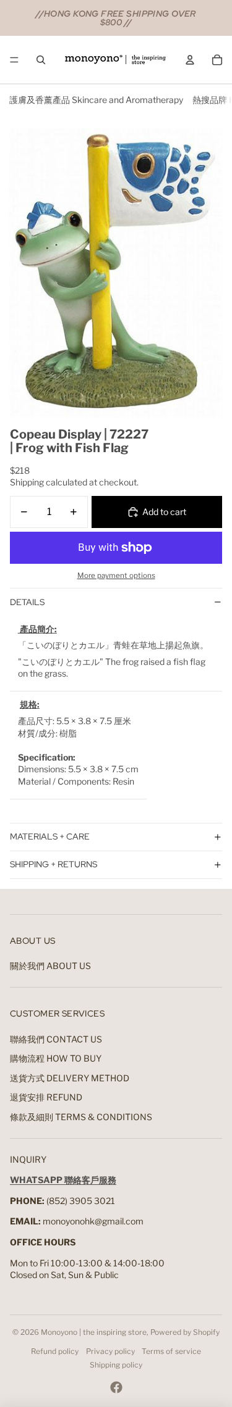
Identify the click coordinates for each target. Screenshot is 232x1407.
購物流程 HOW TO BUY (55, 1058)
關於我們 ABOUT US (50, 965)
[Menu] (14, 60)
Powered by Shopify (185, 1332)
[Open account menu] (190, 59)
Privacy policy (110, 1351)
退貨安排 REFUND (46, 1097)
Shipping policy (116, 1364)
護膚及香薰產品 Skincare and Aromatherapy (96, 99)
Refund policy (55, 1351)
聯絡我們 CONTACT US (56, 1039)
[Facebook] (116, 1387)
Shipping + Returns (53, 864)
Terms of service (171, 1351)
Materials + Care (50, 836)
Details (27, 602)
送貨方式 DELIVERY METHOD (69, 1078)
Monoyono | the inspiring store (94, 1332)
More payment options (116, 575)
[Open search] (40, 59)
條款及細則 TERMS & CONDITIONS (81, 1117)
